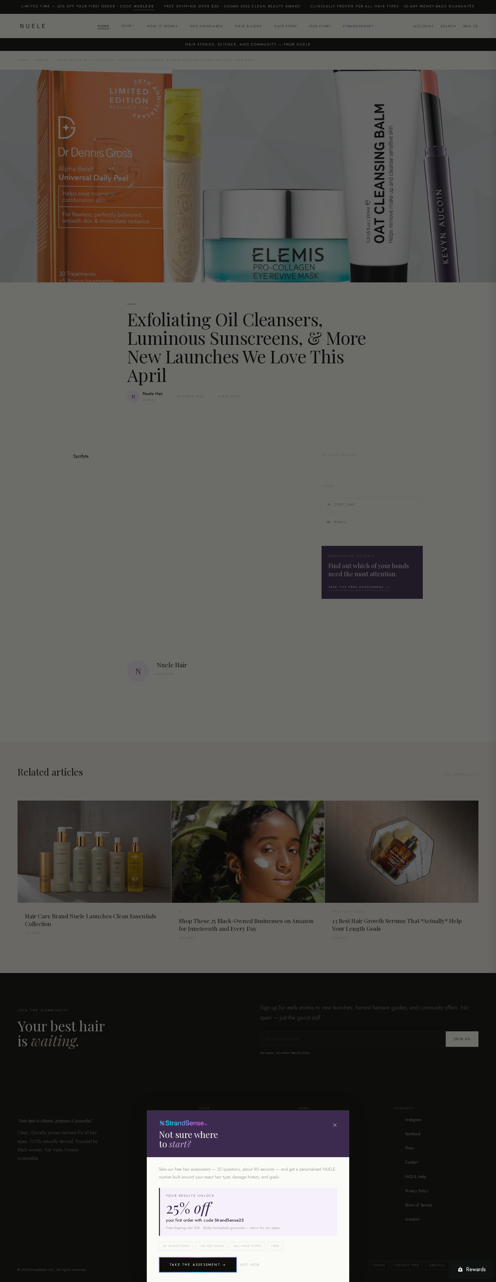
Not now (250, 1264)
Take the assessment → (198, 1264)
